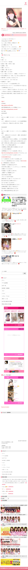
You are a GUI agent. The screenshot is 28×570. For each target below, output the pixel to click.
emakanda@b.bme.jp (6, 156)
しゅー (13, 224)
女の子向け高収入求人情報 (7, 301)
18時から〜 (4, 491)
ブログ (3, 290)
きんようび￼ (17, 213)
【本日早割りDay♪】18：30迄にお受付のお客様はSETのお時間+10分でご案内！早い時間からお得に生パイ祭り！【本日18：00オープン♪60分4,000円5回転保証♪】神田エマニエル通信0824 (14, 481)
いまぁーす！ (4, 493)
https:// (2, 101)
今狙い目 (4, 486)
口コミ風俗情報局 (19, 325)
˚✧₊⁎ (4, 489)
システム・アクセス (5, 296)
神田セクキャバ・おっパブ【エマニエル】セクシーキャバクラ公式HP (14, 3)
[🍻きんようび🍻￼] (15, 221)
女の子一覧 (4, 285)
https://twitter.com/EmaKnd (7, 105)
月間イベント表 (5, 298)
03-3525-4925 (4, 443)
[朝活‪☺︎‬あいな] (18, 263)
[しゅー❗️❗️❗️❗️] (6, 236)
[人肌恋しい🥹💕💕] (14, 253)
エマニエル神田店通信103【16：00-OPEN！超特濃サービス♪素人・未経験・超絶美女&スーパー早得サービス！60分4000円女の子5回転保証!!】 (19, 201)
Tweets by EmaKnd (5, 407)
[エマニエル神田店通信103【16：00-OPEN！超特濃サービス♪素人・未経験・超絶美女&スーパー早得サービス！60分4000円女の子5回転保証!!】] (22, 210)
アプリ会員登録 (5, 282)
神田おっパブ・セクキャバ (10, 324)
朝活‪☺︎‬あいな (15, 256)
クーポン (3, 293)
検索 (25, 273)
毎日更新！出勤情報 (5, 288)
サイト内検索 (4, 271)
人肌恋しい (15, 239)
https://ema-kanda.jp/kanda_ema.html (9, 109)
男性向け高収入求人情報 (6, 304)
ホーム (3, 280)
